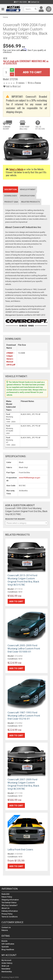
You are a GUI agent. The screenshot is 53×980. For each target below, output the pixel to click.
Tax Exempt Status (9, 902)
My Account (6, 960)
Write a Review (34, 82)
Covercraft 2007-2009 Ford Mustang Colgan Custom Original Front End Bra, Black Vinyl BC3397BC (23, 784)
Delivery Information (10, 911)
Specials (5, 947)
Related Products (30, 201)
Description (10, 189)
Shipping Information (10, 900)
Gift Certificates (8, 944)
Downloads (10, 195)
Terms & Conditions (10, 917)
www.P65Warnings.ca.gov (29, 478)
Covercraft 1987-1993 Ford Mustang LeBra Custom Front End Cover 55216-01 (24, 715)
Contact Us (34, 2)
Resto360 (5, 894)
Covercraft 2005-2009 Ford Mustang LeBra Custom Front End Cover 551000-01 (24, 648)
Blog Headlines (8, 949)
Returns (5, 930)
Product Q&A (11, 201)
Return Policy (7, 897)
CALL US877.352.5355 (40, 127)
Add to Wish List (13, 86)
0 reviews (20, 82)
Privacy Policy (7, 914)
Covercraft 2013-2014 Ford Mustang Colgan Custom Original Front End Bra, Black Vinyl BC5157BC (23, 580)
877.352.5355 (21, 2)
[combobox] (26, 523)
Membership (7, 972)
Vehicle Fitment (28, 189)
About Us (5, 908)
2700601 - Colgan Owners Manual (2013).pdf (10, 359)
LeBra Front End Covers (20, 849)
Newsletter (6, 969)
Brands (4, 941)
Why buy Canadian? (10, 905)
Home (5, 17)
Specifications (27, 195)
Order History (7, 963)
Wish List (5, 966)
